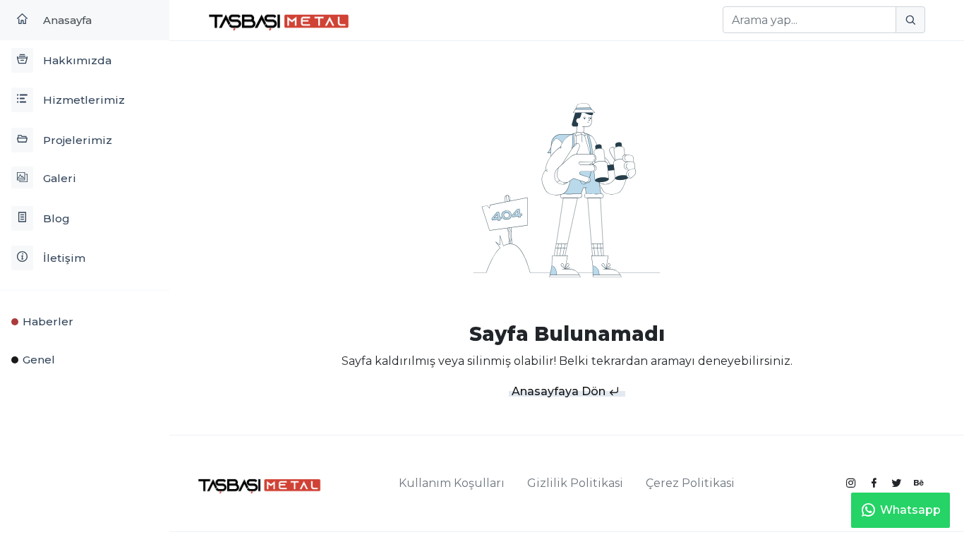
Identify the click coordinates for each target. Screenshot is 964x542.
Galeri (58, 178)
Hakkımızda (76, 60)
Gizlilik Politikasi (575, 483)
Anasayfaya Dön (560, 391)
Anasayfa (66, 20)
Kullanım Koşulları (452, 483)
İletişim (62, 258)
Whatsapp (910, 510)
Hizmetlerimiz (82, 100)
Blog (55, 218)
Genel (39, 359)
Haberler (48, 321)
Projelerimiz (76, 140)
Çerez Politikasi (690, 483)
